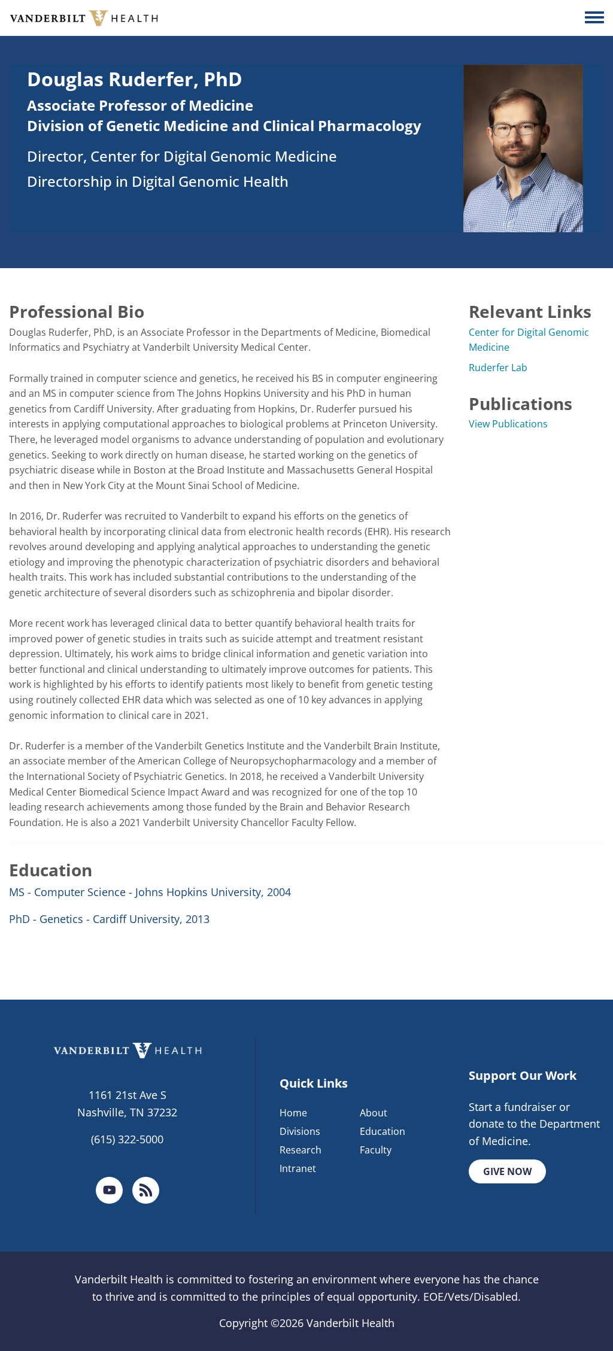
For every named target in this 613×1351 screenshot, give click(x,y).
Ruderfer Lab (498, 367)
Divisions (300, 1131)
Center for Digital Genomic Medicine (529, 340)
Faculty (376, 1149)
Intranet (298, 1168)
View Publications (508, 423)
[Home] (84, 18)
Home (293, 1112)
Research (300, 1149)
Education (382, 1131)
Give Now (507, 1171)
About (373, 1112)
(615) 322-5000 (127, 1139)
